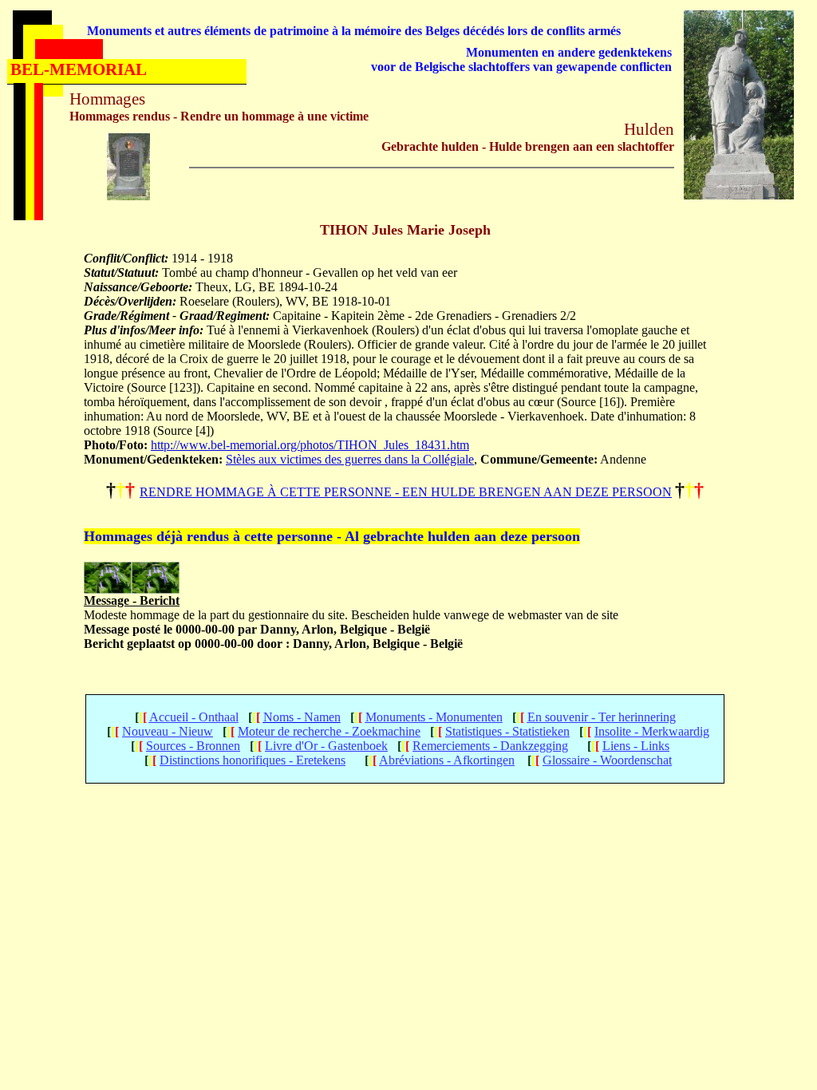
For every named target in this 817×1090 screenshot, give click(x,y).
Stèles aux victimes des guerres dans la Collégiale (350, 459)
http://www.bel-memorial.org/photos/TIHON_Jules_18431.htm (310, 445)
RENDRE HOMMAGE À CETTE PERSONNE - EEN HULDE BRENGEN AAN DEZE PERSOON (406, 492)
